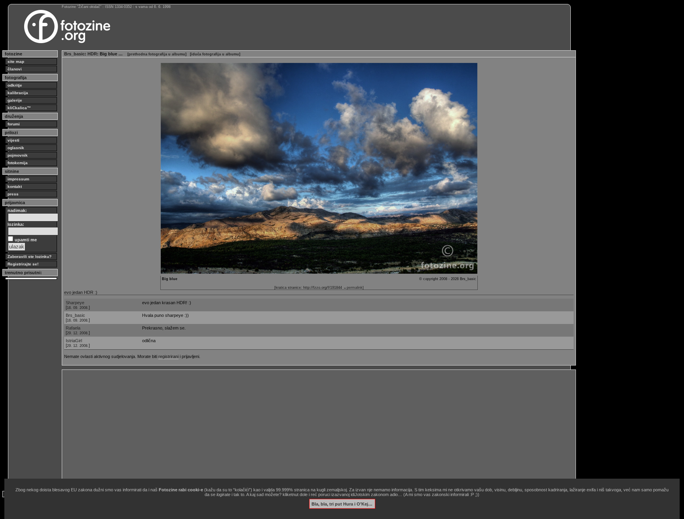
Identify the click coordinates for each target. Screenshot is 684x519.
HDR (92, 53)
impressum (18, 179)
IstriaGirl (74, 340)
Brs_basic (74, 53)
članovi (15, 69)
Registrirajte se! (23, 264)
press (13, 194)
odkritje (15, 85)
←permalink (353, 288)
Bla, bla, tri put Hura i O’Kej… (342, 503)
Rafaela (73, 328)
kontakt (15, 186)
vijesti (13, 140)
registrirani (168, 356)
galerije (15, 100)
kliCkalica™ (19, 108)
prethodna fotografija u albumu (157, 54)
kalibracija (18, 93)
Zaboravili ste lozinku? (29, 256)
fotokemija (18, 163)
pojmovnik (18, 155)
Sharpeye (75, 302)
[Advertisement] (301, 427)
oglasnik (16, 148)
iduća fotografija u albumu (215, 54)
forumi (14, 124)
